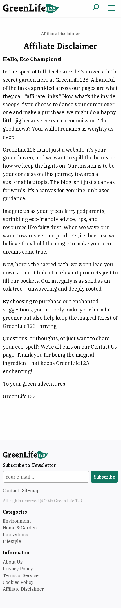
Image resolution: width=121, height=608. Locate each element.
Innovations (15, 534)
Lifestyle (12, 541)
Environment (17, 521)
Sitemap (31, 490)
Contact (11, 490)
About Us (13, 562)
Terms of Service (21, 575)
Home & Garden (20, 528)
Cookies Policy (18, 582)
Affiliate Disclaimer (23, 589)
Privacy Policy (18, 569)
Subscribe (104, 476)
